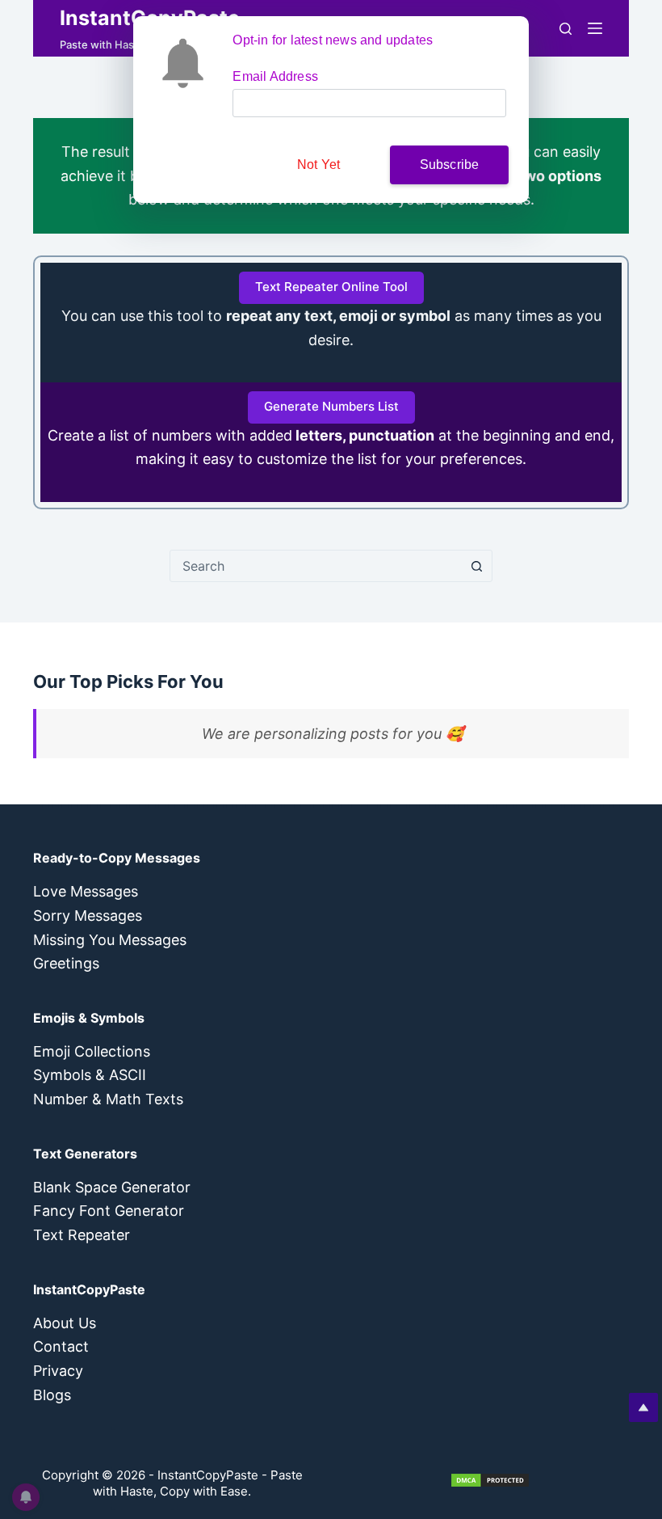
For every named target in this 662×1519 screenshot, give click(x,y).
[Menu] (595, 28)
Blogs (52, 1394)
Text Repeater (81, 1234)
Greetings (66, 963)
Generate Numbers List (331, 406)
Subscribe (450, 164)
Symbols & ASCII (89, 1074)
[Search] (565, 29)
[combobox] (315, 566)
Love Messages (85, 891)
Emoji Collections (91, 1051)
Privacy (58, 1370)
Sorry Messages (87, 915)
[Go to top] (643, 1407)
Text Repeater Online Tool (331, 286)
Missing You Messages (109, 939)
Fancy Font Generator (108, 1210)
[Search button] (476, 566)
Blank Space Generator (112, 1187)
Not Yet (318, 164)
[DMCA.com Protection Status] (490, 1478)
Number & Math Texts (108, 1099)
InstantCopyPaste (207, 1475)
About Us (64, 1322)
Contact (61, 1346)
